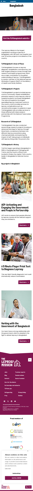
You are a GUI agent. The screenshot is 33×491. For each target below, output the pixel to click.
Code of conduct (19, 378)
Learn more (8, 468)
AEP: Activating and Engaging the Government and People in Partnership (15, 207)
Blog (6, 375)
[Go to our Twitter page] (8, 401)
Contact (7, 378)
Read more (23, 225)
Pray (6, 395)
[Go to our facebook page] (4, 401)
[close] (27, 450)
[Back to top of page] (30, 359)
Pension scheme (19, 375)
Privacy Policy (22, 392)
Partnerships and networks (12, 385)
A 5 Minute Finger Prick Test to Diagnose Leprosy (16, 268)
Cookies (20, 395)
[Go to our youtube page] (15, 401)
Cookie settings (16, 473)
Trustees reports (20, 372)
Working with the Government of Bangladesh (15, 325)
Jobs (6, 372)
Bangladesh (13, 1)
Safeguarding (8, 392)
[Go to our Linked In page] (11, 401)
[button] (30, 487)
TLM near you (8, 388)
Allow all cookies (16, 478)
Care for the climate (10, 382)
